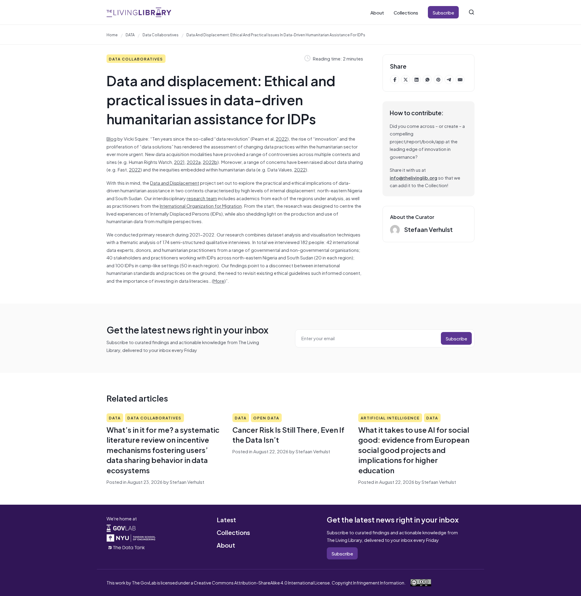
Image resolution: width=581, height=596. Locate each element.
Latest (226, 519)
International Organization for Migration (201, 205)
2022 (281, 138)
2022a (194, 161)
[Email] (459, 79)
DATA (130, 34)
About (377, 12)
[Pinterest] (438, 79)
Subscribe (443, 12)
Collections (406, 12)
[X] (405, 79)
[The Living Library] (139, 12)
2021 (179, 161)
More (218, 280)
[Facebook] (394, 79)
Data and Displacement (174, 182)
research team (202, 198)
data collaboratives (161, 34)
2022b (210, 161)
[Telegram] (449, 79)
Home (112, 34)
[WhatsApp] (427, 79)
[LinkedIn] (416, 79)
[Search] (471, 12)
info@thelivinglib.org (413, 177)
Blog (112, 138)
